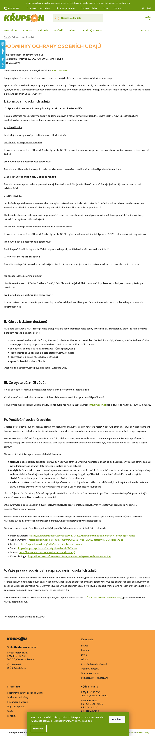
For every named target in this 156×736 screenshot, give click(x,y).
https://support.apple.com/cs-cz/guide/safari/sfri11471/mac (47, 548)
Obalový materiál (90, 668)
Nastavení (38, 728)
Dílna (84, 654)
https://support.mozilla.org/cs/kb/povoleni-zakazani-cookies (51, 544)
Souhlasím (117, 719)
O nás (105, 8)
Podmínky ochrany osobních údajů (25, 692)
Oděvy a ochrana (90, 673)
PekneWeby (142, 732)
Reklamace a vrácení (17, 701)
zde (90, 720)
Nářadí (84, 659)
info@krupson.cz (97, 404)
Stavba (84, 645)
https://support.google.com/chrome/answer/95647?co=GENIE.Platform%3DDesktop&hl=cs (76, 539)
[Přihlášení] (136, 18)
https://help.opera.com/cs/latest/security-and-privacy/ (47, 552)
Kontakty (11, 715)
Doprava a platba (89, 8)
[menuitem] (12, 30)
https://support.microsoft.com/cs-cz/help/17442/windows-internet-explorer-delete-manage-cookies (82, 535)
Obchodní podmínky (65, 8)
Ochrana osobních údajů (38, 8)
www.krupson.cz (60, 70)
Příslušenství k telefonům (94, 677)
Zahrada (85, 650)
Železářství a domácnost (94, 664)
